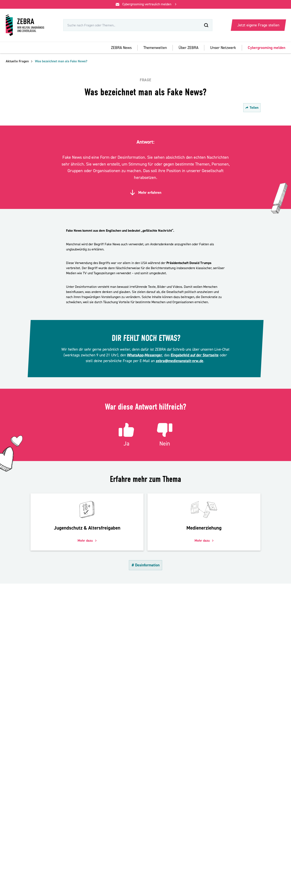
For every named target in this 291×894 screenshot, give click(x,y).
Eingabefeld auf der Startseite (194, 355)
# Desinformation (146, 565)
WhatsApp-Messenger (144, 355)
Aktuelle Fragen (17, 61)
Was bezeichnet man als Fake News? (61, 61)
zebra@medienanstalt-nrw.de (179, 360)
